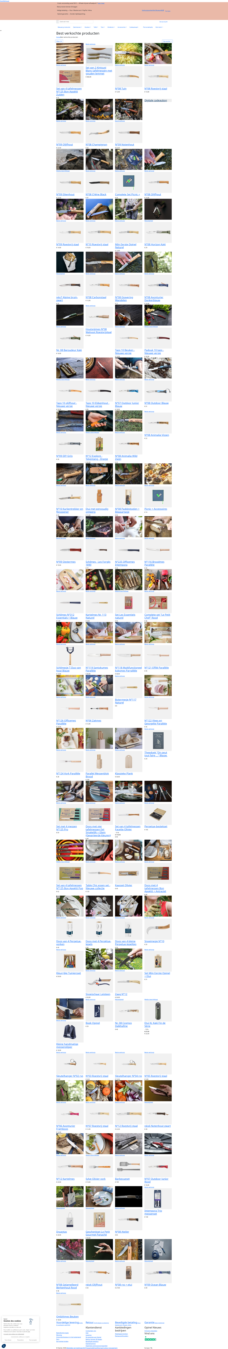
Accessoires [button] (122, 27)
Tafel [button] (95, 27)
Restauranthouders (121, 1336)
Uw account (163, 22)
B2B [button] (162, 10)
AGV (84, 1348)
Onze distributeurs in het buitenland (68, 1337)
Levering (88, 1335)
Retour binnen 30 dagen (94, 1339)
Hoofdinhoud (4, 1)
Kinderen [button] (111, 27)
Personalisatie (148, 27)
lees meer (101, 3)
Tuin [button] (102, 27)
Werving (59, 1335)
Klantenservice (91, 1344)
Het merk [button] (159, 27)
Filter (59, 41)
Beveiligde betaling (92, 1341)
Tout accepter (33, 1340)
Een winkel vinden (62, 1341)
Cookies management (110, 1348)
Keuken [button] (87, 27)
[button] (4, 1346)
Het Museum (157, 10)
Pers (57, 1339)
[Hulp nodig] (0, 30)
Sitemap (100, 1348)
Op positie (167, 41)
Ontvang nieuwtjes (150, 1331)
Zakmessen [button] (77, 27)
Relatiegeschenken (121, 1334)
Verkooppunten (147, 10)
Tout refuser (8, 1340)
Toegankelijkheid (91, 1348)
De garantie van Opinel (93, 1337)
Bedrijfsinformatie (62, 1333)
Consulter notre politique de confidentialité (14, 1334)
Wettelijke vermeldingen (75, 1348)
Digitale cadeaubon (155, 100)
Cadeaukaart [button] (133, 27)
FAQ (87, 1333)
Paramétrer (20, 1340)
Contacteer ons (91, 1331)
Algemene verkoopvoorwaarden (96, 1346)
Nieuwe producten (64, 27)
